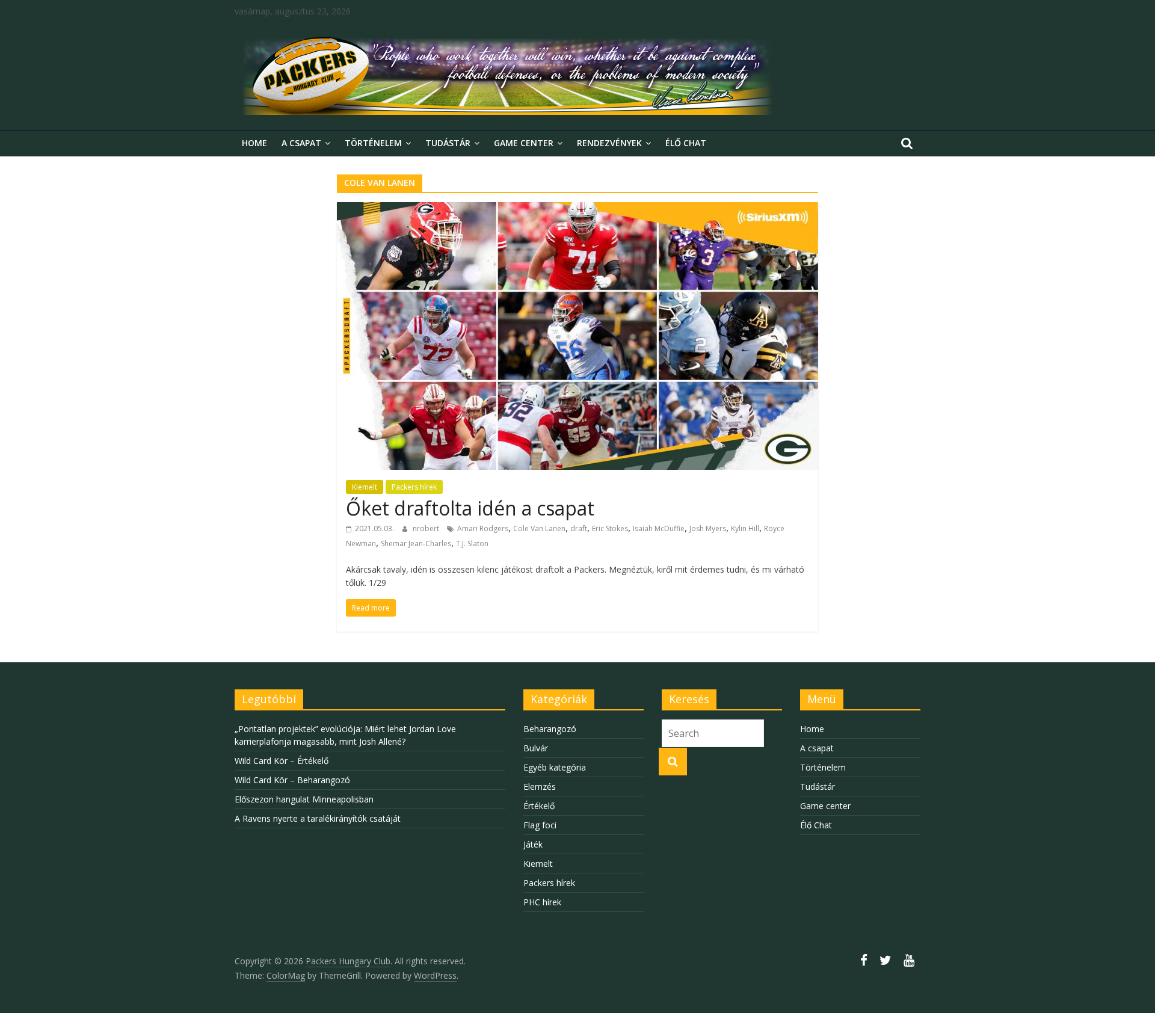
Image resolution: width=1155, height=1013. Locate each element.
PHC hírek (542, 902)
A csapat (301, 143)
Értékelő (539, 805)
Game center (523, 143)
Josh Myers (707, 528)
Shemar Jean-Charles (416, 543)
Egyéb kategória (554, 767)
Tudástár (447, 143)
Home (254, 143)
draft (578, 528)
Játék (533, 844)
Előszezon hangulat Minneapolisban (304, 799)
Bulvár (535, 748)
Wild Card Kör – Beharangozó (292, 780)
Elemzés (539, 786)
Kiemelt (364, 487)
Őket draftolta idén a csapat (470, 508)
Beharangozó (549, 728)
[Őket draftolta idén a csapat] (577, 209)
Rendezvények (609, 143)
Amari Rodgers (482, 528)
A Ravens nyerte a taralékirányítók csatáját (318, 818)
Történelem (373, 143)
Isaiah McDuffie (659, 528)
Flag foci (539, 825)
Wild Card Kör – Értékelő (281, 760)
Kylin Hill (745, 528)
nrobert (427, 528)
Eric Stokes (610, 528)
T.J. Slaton (472, 543)
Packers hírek (414, 487)
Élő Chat (685, 143)
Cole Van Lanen (539, 528)
